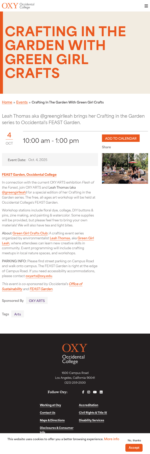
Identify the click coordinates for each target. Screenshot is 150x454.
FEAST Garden (41, 288)
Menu (145, 6)
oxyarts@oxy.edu (39, 275)
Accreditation (88, 405)
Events (22, 102)
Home (7, 102)
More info (111, 438)
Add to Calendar (121, 138)
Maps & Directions (52, 420)
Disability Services (91, 420)
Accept (134, 447)
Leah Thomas (60, 237)
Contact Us (47, 412)
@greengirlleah (14, 191)
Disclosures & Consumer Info (56, 429)
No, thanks (134, 440)
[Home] (18, 6)
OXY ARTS (37, 300)
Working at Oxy (50, 405)
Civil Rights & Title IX (93, 412)
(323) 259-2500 (75, 382)
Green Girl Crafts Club (30, 232)
